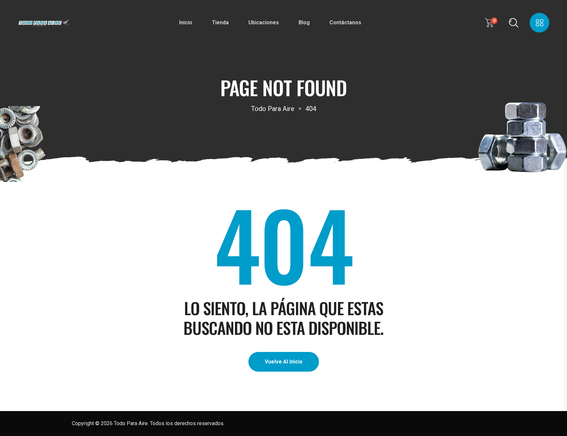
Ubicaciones (263, 22)
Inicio (185, 22)
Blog (304, 22)
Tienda (220, 22)
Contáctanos (345, 22)
